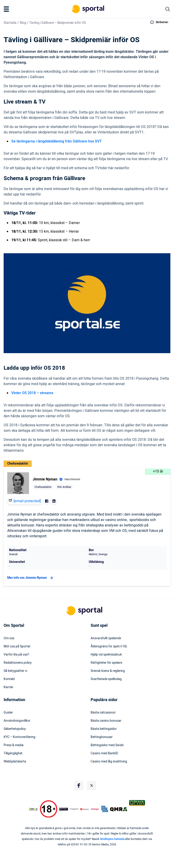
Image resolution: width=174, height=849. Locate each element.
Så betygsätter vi (15, 671)
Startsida (10, 22)
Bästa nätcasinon (103, 712)
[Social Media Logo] (78, 785)
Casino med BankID (104, 753)
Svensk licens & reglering (108, 671)
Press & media (14, 745)
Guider (8, 712)
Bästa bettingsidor (104, 729)
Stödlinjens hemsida (112, 839)
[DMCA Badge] (33, 809)
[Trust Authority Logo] (63, 809)
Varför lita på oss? (16, 654)
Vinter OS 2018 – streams (32, 393)
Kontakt (9, 679)
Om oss (9, 638)
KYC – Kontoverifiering (19, 737)
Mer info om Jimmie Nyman (27, 577)
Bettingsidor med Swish (107, 745)
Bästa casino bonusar (106, 721)
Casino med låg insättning (109, 761)
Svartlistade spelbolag (106, 679)
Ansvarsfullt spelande (106, 638)
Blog (23, 22)
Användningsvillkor (17, 721)
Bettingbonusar (102, 737)
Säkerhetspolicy (15, 729)
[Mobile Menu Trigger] (7, 9)
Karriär (8, 687)
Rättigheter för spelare (106, 663)
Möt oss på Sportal (17, 646)
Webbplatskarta (15, 761)
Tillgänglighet (13, 753)
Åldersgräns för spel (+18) (109, 646)
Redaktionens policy (18, 663)
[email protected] (27, 501)
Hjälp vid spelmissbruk (106, 654)
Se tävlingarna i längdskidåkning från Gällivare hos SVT (56, 141)
